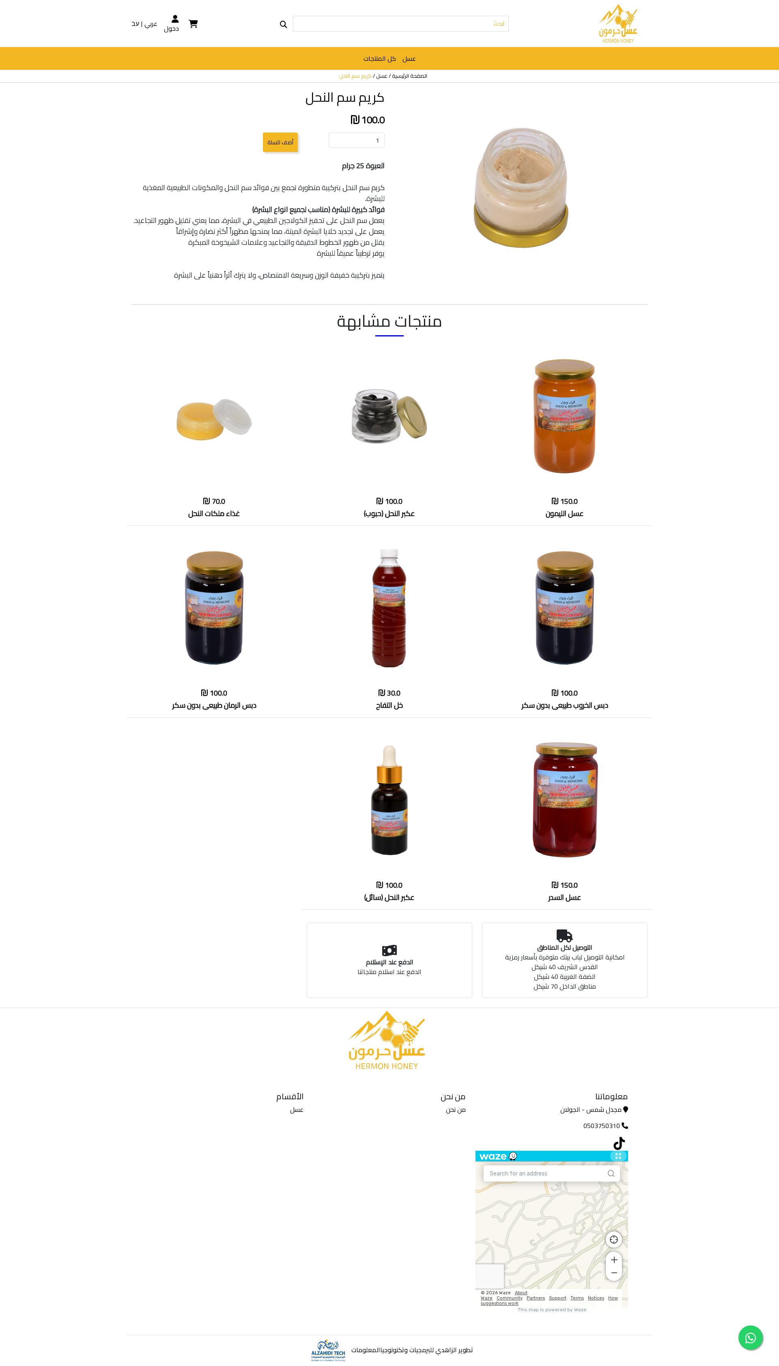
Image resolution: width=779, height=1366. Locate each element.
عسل (409, 58)
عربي (150, 23)
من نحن (456, 1109)
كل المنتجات (380, 58)
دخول (171, 27)
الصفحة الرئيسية (409, 76)
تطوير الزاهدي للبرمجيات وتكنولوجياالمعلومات (412, 1350)
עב (135, 23)
